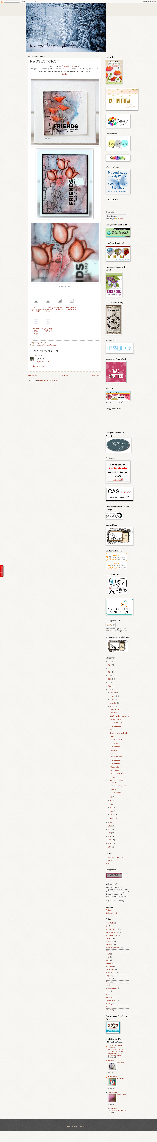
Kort (107, 926)
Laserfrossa (109, 1010)
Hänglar (108, 976)
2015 (110, 690)
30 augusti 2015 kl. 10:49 (42, 361)
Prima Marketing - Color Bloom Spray (48, 309)
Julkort (108, 954)
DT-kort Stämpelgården (113, 948)
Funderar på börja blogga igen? (117, 1110)
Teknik (107, 960)
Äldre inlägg (96, 376)
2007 (110, 847)
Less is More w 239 (115, 719)
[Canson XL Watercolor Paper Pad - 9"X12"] (36, 302)
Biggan (110, 910)
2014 (109, 822)
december (113, 693)
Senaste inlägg (33, 376)
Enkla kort (109, 938)
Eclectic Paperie (110, 997)
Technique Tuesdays (49, 345)
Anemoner (113, 736)
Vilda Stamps (109, 966)
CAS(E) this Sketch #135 (117, 774)
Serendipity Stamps (111, 935)
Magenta (108, 982)
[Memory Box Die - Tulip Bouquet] (71, 302)
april (111, 807)
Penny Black (109, 923)
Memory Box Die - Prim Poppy (59, 308)
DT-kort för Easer (111, 973)
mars (111, 811)
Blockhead (109, 963)
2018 (110, 679)
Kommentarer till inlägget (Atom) (48, 380)
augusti (112, 706)
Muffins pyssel (112, 1077)
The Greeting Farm (111, 1000)
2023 (110, 662)
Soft (111, 730)
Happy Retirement (115, 753)
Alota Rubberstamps (112, 932)
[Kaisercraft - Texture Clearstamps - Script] (36, 323)
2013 (109, 826)
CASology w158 (114, 767)
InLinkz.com (33, 338)
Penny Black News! (115, 764)
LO (106, 994)
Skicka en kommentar (39, 366)
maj (111, 804)
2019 (109, 676)
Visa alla (127, 1115)
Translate (120, 219)
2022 (110, 665)
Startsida (65, 376)
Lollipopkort (120, 1063)
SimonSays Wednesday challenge (119, 716)
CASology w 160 (114, 743)
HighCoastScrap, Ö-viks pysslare (115, 857)
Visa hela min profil (111, 913)
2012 (110, 829)
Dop (107, 1007)
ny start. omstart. (122, 1094)
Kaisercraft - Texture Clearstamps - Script (36, 331)
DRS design (109, 1004)
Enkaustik (108, 979)
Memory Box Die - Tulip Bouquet (71, 308)
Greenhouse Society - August (119, 786)
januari (112, 818)
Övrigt (107, 957)
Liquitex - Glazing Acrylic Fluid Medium (47, 330)
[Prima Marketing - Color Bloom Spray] (48, 302)
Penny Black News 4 (116, 747)
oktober (112, 700)
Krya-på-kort (121, 1078)
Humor (108, 991)
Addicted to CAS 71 (115, 709)
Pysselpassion (110, 969)
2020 (110, 672)
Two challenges (114, 770)
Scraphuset (109, 863)
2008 (110, 843)
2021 (110, 669)
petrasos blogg (112, 1108)
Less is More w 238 (116, 740)
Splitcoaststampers (111, 988)
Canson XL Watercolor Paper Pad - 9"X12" (36, 309)
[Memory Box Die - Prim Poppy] (59, 302)
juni (111, 801)
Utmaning (108, 951)
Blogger (88, 1126)
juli (111, 797)
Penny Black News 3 (116, 757)
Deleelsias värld (112, 1092)
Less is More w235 (115, 793)
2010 (110, 836)
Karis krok (111, 1061)
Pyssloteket (39, 345)
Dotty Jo (37, 356)
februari (112, 814)
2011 (109, 833)
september (113, 703)
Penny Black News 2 (116, 760)
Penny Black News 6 (116, 723)
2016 (110, 686)
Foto (107, 985)
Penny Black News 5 (116, 726)
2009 (110, 840)
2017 (109, 683)
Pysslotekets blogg (69, 66)
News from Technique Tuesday (119, 733)
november (113, 696)
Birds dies (113, 777)
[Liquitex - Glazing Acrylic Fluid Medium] (48, 323)
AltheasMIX (109, 941)
